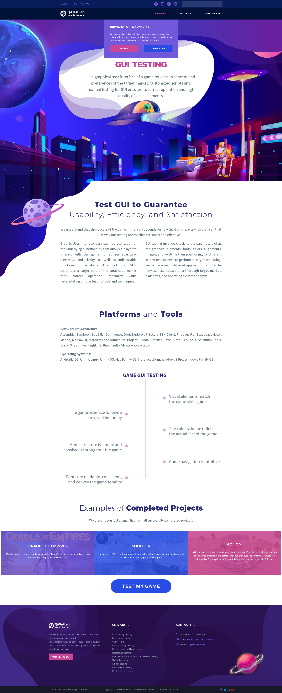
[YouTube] (175, 4)
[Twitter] (169, 4)
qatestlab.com (197, 644)
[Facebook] (156, 4)
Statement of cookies (144, 689)
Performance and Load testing (127, 649)
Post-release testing (122, 671)
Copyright (108, 689)
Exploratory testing (122, 634)
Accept (124, 48)
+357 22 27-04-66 (196, 634)
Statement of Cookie (149, 40)
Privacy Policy (123, 689)
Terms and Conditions (168, 689)
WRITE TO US (60, 657)
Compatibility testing (123, 645)
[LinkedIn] (162, 4)
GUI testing (118, 641)
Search (219, 4)
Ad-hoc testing (119, 663)
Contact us (81, 3)
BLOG (64, 3)
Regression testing (121, 652)
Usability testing (120, 660)
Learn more (158, 48)
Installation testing (122, 667)
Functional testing (121, 637)
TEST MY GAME (141, 586)
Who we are (212, 13)
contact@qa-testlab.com (200, 639)
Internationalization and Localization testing (135, 656)
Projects (186, 13)
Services (160, 13)
